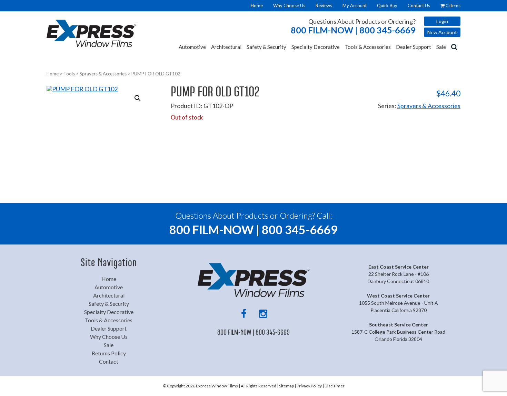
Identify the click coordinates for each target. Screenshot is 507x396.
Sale (441, 47)
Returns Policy (109, 353)
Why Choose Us (289, 5)
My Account (354, 5)
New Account (442, 32)
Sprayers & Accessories (103, 73)
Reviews (324, 5)
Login (442, 21)
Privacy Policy (309, 385)
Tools (69, 73)
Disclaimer (335, 385)
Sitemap (286, 385)
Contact (108, 361)
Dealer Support (413, 47)
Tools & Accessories (368, 47)
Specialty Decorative (315, 47)
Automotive (192, 47)
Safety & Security (266, 47)
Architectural (226, 47)
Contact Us (419, 5)
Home (257, 5)
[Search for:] (454, 46)
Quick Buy (387, 5)
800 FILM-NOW (353, 30)
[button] (137, 98)
